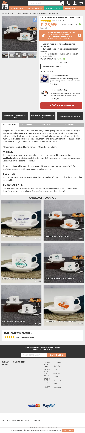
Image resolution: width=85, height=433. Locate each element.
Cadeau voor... (17, 8)
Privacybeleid (17, 420)
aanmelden (56, 355)
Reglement (6, 420)
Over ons (36, 420)
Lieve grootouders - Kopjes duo (45, 13)
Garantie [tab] (70, 125)
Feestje (56, 384)
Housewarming (57, 380)
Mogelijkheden (35, 8)
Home (4, 13)
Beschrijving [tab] (10, 125)
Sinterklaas (57, 373)
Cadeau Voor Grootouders (48, 388)
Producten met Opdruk (19, 13)
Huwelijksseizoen (53, 8)
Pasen (55, 377)
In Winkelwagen (61, 105)
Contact (27, 420)
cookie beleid (56, 430)
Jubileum (57, 387)
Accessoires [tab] (28, 125)
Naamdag (57, 366)
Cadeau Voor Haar (47, 364)
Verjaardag (57, 362)
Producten (70, 8)
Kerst (55, 370)
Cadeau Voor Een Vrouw (47, 372)
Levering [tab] (46, 125)
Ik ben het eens (68, 430)
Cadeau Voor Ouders (47, 381)
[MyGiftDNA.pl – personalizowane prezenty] (4, 5)
